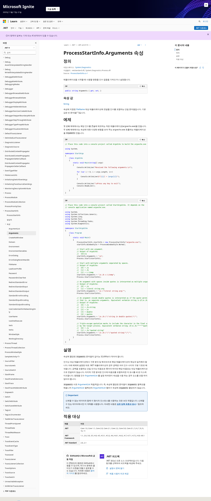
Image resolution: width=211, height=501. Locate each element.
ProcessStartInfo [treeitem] (13, 215)
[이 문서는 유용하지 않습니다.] (203, 67)
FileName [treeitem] (12, 264)
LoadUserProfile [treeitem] (15, 269)
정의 (177, 49)
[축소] (36, 43)
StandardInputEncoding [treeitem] (19, 300)
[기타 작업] (145, 45)
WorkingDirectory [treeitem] (16, 339)
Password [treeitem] (13, 273)
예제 (177, 53)
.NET (73, 45)
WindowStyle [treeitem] (14, 334)
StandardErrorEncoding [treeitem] (18, 295)
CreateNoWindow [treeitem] (16, 237)
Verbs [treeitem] (11, 330)
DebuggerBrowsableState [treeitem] (15, 98)
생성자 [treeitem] (9, 220)
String (66, 104)
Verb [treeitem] (11, 325)
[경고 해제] (206, 5)
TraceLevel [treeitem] (9, 455)
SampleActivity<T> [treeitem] (12, 356)
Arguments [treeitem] (13, 233)
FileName (80, 109)
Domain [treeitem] (12, 242)
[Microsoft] (4, 21)
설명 (177, 56)
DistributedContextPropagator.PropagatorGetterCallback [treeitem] (17, 157)
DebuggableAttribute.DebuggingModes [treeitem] (14, 83)
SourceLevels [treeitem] (10, 365)
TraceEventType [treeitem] (11, 446)
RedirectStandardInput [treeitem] (18, 286)
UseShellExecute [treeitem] (15, 321)
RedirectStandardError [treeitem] (18, 282)
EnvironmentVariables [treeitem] (18, 251)
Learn (66, 45)
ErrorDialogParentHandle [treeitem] (19, 260)
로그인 (205, 21)
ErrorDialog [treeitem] (13, 255)
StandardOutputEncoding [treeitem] (19, 304)
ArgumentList (91, 375)
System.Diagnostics (83, 67)
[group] (105, 169)
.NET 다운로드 (201, 28)
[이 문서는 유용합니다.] (200, 67)
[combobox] (19, 48)
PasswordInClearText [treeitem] (17, 278)
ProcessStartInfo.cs (78, 73)
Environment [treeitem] (14, 246)
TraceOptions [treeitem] (10, 468)
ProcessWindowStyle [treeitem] (13, 352)
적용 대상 (179, 59)
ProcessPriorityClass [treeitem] (13, 206)
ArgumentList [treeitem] (14, 229)
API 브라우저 (83, 45)
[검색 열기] (199, 21)
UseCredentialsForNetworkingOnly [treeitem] (22, 310)
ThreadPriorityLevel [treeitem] (13, 423)
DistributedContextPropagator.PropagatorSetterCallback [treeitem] (17, 164)
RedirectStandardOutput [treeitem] (19, 291)
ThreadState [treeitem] (10, 428)
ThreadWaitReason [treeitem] (12, 432)
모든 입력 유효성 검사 (126, 404)
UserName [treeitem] (13, 316)
